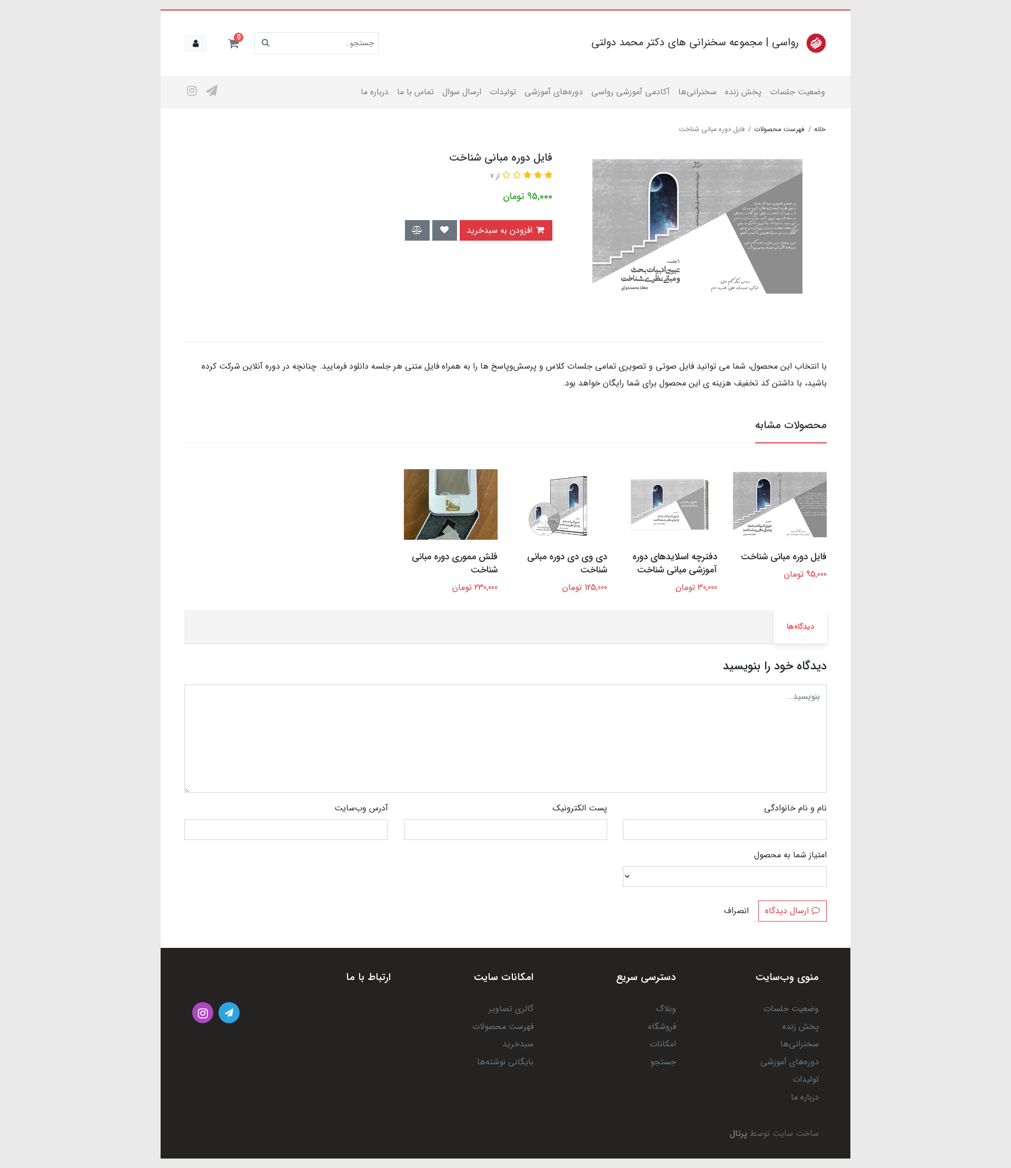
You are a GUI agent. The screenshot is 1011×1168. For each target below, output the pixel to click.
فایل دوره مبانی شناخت (784, 556)
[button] (233, 43)
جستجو (663, 1061)
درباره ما (375, 91)
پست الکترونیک (579, 808)
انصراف (736, 910)
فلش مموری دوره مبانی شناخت (455, 563)
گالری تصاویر (511, 1008)
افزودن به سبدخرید (501, 230)
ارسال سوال (461, 91)
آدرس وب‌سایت (361, 808)
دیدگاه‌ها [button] (800, 626)
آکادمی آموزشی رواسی (630, 91)
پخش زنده (743, 91)
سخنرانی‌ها (697, 91)
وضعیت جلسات (797, 91)
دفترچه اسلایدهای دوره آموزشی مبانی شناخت (674, 563)
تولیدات (503, 91)
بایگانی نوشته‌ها (505, 1061)
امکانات (663, 1044)
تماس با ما (415, 91)
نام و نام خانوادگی (795, 808)
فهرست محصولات (502, 1026)
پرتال (738, 1133)
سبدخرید (517, 1044)
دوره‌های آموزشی (553, 91)
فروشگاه (662, 1026)
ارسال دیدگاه (788, 910)
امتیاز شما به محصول (790, 855)
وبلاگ (666, 1008)
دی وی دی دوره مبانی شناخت (567, 563)
